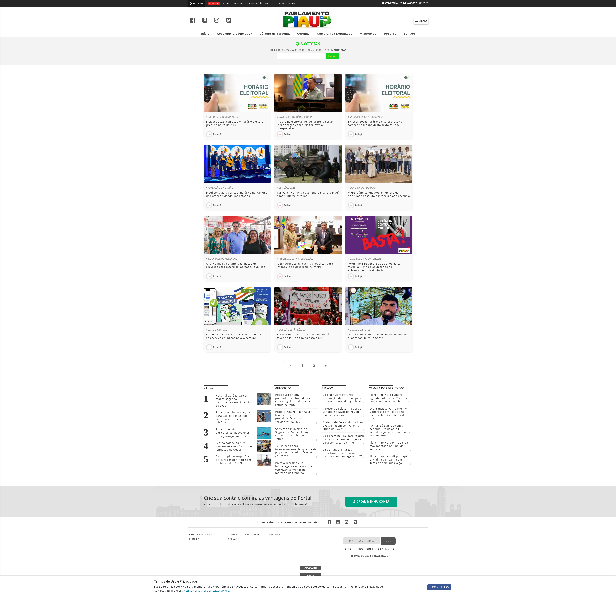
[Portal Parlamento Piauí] (308, 19)
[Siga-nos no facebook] (193, 20)
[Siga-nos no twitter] (229, 20)
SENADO (234, 539)
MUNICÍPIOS (277, 534)
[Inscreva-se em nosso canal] (205, 20)
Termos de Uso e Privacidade (369, 555)
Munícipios (368, 33)
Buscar (332, 55)
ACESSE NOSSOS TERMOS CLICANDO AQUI (207, 590)
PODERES (193, 539)
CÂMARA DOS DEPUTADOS (244, 534)
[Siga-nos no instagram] (217, 20)
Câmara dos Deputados (334, 33)
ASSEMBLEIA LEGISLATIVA (202, 534)
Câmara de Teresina (275, 33)
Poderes (390, 33)
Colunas (303, 33)
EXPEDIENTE (310, 567)
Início (205, 33)
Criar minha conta (372, 501)
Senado (409, 33)
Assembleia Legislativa (234, 33)
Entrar (197, 3)
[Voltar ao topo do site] (611, 358)
